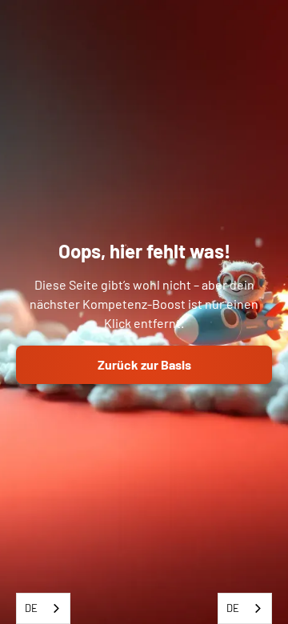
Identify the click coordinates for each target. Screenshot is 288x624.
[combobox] (43, 608)
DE (31, 608)
